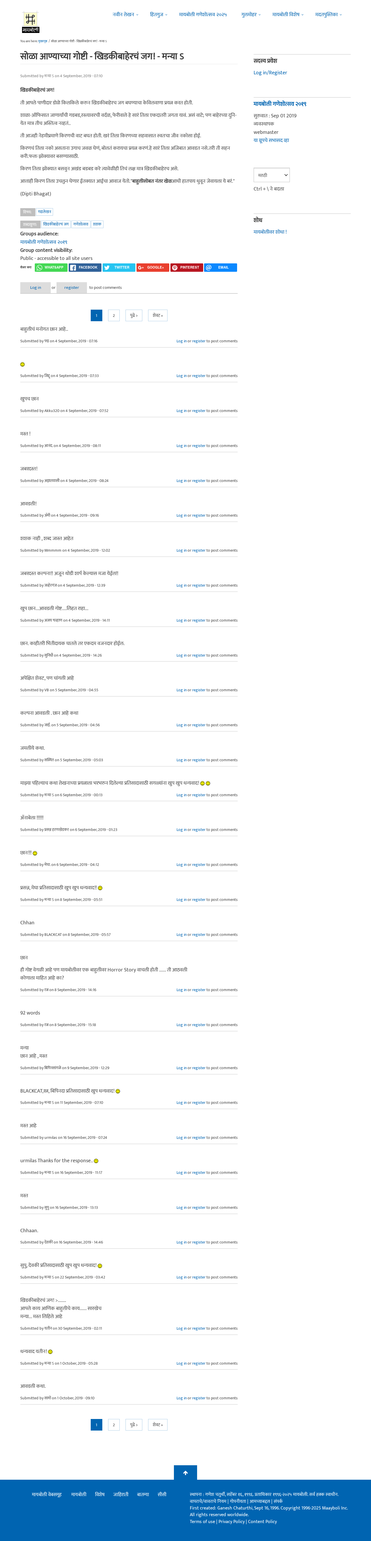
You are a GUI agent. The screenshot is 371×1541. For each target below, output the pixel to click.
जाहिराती (120, 1495)
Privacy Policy (232, 1522)
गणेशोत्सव (80, 224)
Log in (35, 287)
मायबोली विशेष (285, 14)
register (71, 287)
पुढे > (134, 315)
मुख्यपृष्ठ (42, 41)
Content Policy (262, 1522)
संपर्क (278, 1501)
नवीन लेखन (123, 14)
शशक (97, 224)
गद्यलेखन (44, 211)
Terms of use (202, 1522)
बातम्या (143, 1495)
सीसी (162, 1495)
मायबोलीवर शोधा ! (270, 232)
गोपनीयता (238, 1501)
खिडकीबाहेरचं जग (56, 224)
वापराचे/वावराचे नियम (208, 1501)
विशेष (100, 1495)
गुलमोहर (249, 14)
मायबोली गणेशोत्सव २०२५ (203, 14)
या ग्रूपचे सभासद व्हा (271, 140)
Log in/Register (270, 73)
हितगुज (156, 14)
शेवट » (158, 315)
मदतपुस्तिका (326, 14)
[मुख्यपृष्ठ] (30, 22)
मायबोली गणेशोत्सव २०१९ (43, 242)
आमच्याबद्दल (260, 1501)
